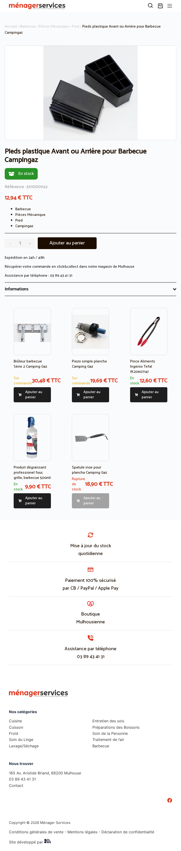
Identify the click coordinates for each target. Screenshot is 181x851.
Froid (13, 733)
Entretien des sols (108, 721)
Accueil (11, 26)
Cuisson (16, 727)
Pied (75, 26)
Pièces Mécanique (54, 26)
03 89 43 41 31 (61, 275)
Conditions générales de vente (36, 831)
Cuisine (15, 721)
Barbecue (28, 26)
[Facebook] (169, 800)
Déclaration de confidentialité (127, 831)
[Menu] (169, 6)
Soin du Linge (21, 739)
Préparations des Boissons (116, 727)
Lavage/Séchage (24, 745)
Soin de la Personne (110, 733)
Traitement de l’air (108, 739)
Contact (16, 785)
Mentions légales (82, 831)
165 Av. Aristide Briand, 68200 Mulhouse (45, 773)
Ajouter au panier (67, 243)
